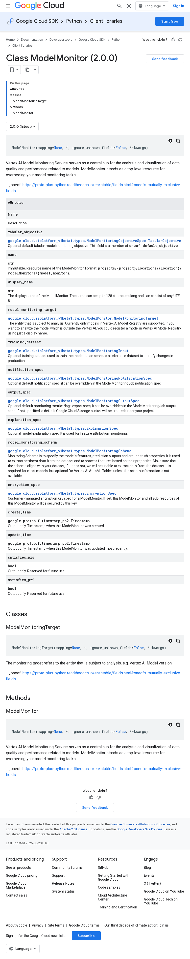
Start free (169, 21)
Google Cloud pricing (22, 875)
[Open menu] (8, 6)
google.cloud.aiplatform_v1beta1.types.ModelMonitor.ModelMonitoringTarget (83, 318)
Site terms (56, 925)
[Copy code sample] (178, 141)
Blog (147, 867)
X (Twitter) (152, 883)
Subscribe (86, 935)
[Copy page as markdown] (27, 69)
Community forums (67, 867)
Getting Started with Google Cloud (113, 877)
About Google (16, 925)
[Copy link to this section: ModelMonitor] (43, 712)
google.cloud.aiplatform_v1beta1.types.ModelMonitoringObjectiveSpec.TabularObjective (94, 240)
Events (149, 875)
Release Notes (63, 883)
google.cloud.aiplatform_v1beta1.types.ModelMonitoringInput (68, 350)
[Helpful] (173, 39)
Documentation (32, 39)
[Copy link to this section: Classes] (34, 615)
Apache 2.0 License (73, 829)
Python (74, 21)
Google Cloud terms (84, 925)
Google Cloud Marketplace (16, 885)
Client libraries (106, 21)
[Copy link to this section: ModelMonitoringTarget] (65, 628)
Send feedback (165, 59)
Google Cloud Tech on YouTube (161, 901)
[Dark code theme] (170, 141)
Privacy (37, 925)
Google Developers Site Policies (139, 829)
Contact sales (16, 895)
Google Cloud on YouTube (164, 891)
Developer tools (60, 39)
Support (58, 875)
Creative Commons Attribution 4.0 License (140, 824)
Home (10, 39)
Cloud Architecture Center (112, 897)
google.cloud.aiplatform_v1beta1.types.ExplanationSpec (63, 428)
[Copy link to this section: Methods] (37, 698)
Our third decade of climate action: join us (136, 925)
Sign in (178, 6)
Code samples (109, 887)
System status (63, 891)
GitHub (103, 867)
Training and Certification (117, 907)
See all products (18, 867)
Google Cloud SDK (37, 21)
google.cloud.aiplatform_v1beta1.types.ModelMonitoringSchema (69, 451)
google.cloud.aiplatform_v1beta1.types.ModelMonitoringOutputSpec (74, 400)
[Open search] (119, 6)
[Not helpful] (180, 39)
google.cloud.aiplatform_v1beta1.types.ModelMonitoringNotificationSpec (80, 378)
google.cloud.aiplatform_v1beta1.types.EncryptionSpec (62, 493)
